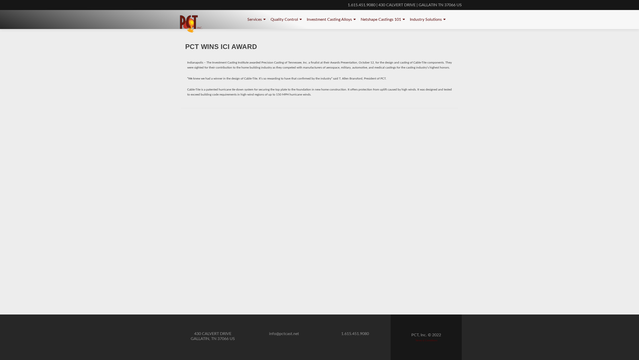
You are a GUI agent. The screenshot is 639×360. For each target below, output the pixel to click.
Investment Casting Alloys (329, 20)
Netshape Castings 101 (381, 20)
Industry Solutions (426, 20)
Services (254, 20)
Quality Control (284, 20)
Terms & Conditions (426, 340)
